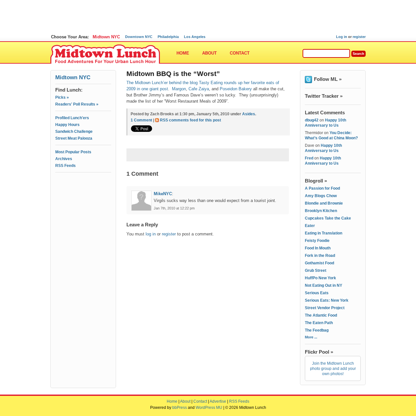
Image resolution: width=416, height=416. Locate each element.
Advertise (218, 401)
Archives (63, 159)
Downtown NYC (138, 37)
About (209, 53)
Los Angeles (194, 37)
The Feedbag (317, 330)
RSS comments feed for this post (190, 120)
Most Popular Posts (73, 152)
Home (182, 53)
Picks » (62, 97)
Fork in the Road (320, 255)
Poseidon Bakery (236, 88)
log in (151, 234)
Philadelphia (168, 37)
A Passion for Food (322, 188)
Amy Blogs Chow (321, 196)
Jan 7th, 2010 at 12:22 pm (174, 208)
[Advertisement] (83, 203)
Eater (310, 225)
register (359, 37)
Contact (240, 53)
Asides (248, 114)
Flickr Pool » (319, 352)
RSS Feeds (65, 165)
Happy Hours (67, 124)
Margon (179, 88)
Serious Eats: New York (326, 300)
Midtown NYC (106, 36)
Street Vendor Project (324, 308)
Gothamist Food (319, 263)
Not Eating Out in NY (323, 285)
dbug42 (311, 120)
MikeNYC (163, 193)
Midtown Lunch (105, 54)
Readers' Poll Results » (76, 104)
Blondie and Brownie (324, 203)
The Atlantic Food (321, 315)
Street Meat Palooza (73, 138)
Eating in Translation (323, 233)
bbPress (179, 407)
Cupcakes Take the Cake (328, 218)
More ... (311, 337)
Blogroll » (316, 180)
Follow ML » (328, 79)
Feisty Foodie (317, 240)
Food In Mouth (318, 248)
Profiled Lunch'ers (72, 118)
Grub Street (315, 270)
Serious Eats (317, 293)
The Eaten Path (319, 323)
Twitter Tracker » (324, 96)
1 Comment (141, 120)
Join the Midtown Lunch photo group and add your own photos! (333, 368)
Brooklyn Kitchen (321, 210)
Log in (341, 37)
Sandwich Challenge (74, 131)
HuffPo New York (320, 278)
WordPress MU (209, 407)
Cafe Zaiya (198, 88)
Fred (309, 158)
